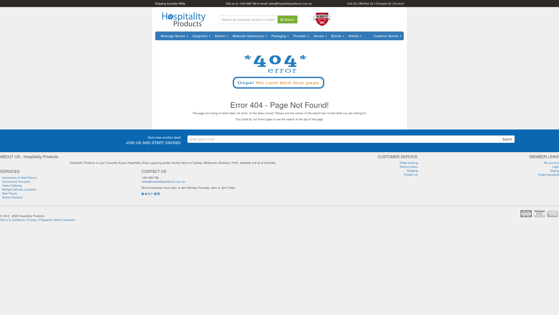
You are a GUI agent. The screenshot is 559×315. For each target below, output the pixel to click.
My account (551, 163)
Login (555, 166)
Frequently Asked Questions (57, 220)
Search (289, 19)
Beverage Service (173, 36)
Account (398, 3)
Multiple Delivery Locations (19, 189)
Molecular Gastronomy (249, 36)
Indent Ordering (12, 185)
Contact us (411, 174)
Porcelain (300, 36)
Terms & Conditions (12, 220)
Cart (352, 3)
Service (319, 36)
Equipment (200, 36)
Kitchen (220, 36)
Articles (354, 36)
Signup (554, 170)
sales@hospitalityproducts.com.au (290, 3)
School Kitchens (12, 197)
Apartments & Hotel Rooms (19, 177)
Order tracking (409, 163)
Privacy (32, 220)
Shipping (412, 170)
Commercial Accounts (16, 181)
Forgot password (548, 174)
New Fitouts (9, 193)
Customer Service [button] (386, 36)
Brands (336, 36)
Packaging (279, 36)
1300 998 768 (247, 3)
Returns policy (409, 166)
